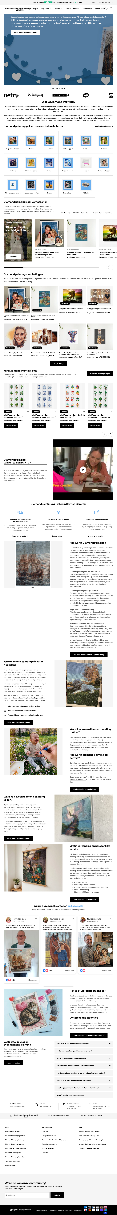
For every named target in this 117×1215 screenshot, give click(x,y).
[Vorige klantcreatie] (6, 950)
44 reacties (32, 980)
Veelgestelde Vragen (49, 1136)
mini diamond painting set (20, 374)
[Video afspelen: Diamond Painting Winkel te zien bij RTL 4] (83, 469)
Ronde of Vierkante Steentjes (89, 1148)
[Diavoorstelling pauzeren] (89, 2)
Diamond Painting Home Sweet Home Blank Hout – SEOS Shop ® (99, 309)
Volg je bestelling (48, 1148)
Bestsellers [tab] (65, 213)
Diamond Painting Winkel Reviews (54, 1140)
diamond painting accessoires (98, 120)
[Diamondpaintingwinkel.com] (14, 8)
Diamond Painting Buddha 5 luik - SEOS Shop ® (44, 353)
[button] (110, 8)
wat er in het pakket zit (84, 747)
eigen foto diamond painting (17, 118)
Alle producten (10, 1165)
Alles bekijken (58, 364)
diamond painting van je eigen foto (50, 23)
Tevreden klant (19, 919)
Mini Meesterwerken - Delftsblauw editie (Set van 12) (44, 416)
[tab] (25, 461)
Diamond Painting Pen (13, 1152)
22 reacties (106, 970)
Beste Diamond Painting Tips (89, 1136)
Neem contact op (13, 1063)
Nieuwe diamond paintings (14, 1144)
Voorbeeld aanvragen (12, 1161)
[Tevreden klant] (21, 953)
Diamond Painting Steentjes (15, 1157)
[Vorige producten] (104, 267)
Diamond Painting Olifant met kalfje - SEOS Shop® (71, 309)
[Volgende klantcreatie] (110, 950)
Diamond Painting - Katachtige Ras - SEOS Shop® (43, 315)
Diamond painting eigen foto (15, 1136)
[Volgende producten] (110, 267)
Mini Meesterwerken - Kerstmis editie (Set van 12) (72, 416)
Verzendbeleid (77, 1210)
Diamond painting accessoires (15, 1148)
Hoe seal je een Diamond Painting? (90, 1140)
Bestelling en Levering (49, 1144)
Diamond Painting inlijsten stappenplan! (92, 1144)
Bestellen (13, 256)
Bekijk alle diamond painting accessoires (88, 1035)
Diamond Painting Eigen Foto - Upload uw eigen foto (47, 254)
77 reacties (69, 970)
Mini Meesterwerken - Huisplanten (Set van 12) (13, 416)
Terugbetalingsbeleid (41, 1210)
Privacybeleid (53, 1210)
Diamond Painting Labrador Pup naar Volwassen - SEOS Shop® (100, 353)
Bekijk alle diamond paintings (25, 32)
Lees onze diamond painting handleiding (88, 655)
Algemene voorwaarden (65, 1210)
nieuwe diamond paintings (31, 211)
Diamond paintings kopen (100, 374)
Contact (45, 1152)
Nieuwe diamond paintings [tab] (103, 213)
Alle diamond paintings (13, 1131)
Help (93, 2)
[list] (58, 240)
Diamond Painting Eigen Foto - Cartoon (14, 353)
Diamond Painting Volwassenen (16, 1140)
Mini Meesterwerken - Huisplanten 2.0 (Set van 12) (99, 416)
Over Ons (45, 1131)
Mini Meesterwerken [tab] (81, 213)
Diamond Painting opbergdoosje (82, 565)
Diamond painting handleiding (89, 1131)
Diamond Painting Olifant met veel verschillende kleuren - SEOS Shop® (69, 353)
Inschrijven (57, 1195)
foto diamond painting (23, 282)
